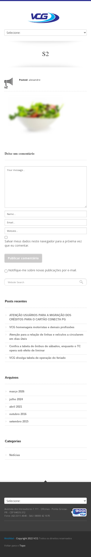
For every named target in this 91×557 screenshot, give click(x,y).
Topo (22, 545)
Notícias (14, 455)
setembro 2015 (18, 421)
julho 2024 (16, 399)
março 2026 (16, 391)
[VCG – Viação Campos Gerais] (43, 17)
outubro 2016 (17, 414)
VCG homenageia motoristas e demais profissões (42, 327)
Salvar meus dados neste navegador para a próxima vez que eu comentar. (43, 243)
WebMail (9, 538)
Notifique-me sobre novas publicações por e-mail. (42, 270)
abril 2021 (15, 406)
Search (81, 282)
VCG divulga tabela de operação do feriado (37, 357)
